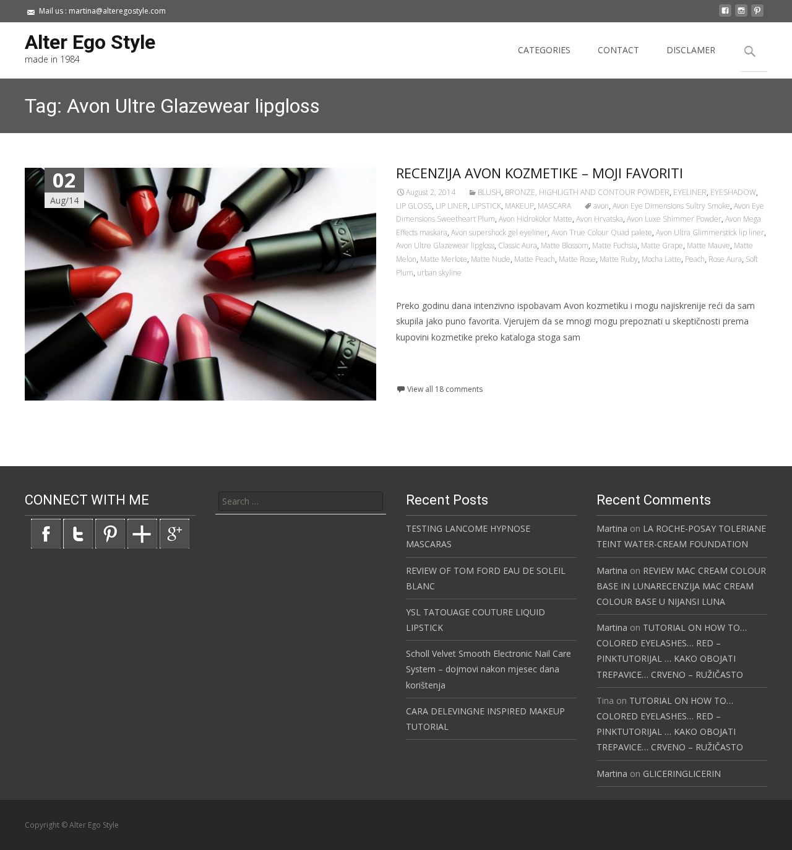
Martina (611, 528)
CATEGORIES (544, 50)
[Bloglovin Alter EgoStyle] (142, 533)
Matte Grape (662, 245)
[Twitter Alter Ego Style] (78, 533)
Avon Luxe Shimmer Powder (674, 219)
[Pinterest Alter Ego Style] (110, 533)
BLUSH (489, 192)
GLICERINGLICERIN (682, 773)
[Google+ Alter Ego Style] (174, 533)
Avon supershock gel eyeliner (499, 232)
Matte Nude (490, 259)
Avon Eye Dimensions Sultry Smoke (671, 206)
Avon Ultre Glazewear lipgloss (445, 245)
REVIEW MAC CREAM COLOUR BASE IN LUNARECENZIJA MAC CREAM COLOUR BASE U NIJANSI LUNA (681, 586)
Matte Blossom (564, 245)
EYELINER (690, 192)
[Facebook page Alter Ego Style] (46, 533)
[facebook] (725, 15)
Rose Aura (725, 259)
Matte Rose (577, 259)
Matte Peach (534, 259)
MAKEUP (519, 206)
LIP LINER (452, 206)
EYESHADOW (733, 192)
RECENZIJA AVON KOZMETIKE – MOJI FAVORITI (539, 172)
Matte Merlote (443, 259)
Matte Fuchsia (614, 245)
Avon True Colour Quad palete (601, 232)
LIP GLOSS (414, 206)
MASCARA (554, 206)
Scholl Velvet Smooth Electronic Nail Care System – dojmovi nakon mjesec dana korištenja (488, 669)
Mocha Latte (661, 259)
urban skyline (439, 272)
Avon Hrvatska (599, 219)
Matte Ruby (619, 259)
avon (601, 206)
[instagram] (741, 15)
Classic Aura (517, 245)
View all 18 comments (445, 389)
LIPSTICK (486, 206)
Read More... (423, 375)
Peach (695, 259)
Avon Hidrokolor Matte (535, 219)
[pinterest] (757, 15)
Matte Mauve (708, 245)
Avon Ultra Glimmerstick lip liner (710, 232)
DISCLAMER (690, 50)
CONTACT (618, 50)
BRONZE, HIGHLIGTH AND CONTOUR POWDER (587, 192)
